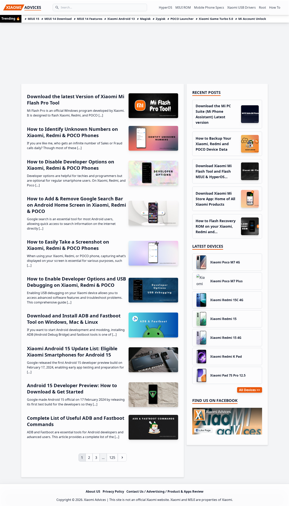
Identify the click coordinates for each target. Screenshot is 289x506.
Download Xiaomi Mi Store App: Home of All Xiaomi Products (215, 199)
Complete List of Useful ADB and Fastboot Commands (75, 421)
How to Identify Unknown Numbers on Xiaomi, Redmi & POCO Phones (72, 132)
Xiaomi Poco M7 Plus (226, 281)
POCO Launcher (182, 19)
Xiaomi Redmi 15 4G (225, 338)
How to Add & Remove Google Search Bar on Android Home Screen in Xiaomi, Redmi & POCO (76, 204)
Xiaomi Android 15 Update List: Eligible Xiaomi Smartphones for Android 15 (72, 351)
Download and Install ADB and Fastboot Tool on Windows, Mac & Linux (74, 318)
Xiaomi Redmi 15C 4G (226, 300)
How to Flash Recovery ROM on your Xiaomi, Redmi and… (216, 226)
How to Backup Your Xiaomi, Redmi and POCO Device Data (213, 144)
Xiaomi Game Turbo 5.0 (216, 19)
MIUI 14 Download (58, 19)
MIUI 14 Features (89, 19)
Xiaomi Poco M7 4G (225, 262)
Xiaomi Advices (95, 500)
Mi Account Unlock (252, 19)
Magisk (145, 19)
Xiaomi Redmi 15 (223, 319)
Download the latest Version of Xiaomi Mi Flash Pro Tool (75, 99)
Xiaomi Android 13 (121, 19)
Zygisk (160, 19)
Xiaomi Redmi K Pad (226, 356)
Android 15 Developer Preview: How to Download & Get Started (72, 388)
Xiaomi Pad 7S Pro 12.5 (228, 375)
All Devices (247, 390)
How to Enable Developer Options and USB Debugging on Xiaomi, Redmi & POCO (76, 281)
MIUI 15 (33, 19)
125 (113, 457)
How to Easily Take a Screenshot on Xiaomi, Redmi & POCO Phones (68, 244)
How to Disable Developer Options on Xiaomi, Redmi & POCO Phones (70, 164)
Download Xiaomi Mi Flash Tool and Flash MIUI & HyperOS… (214, 171)
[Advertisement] (144, 52)
